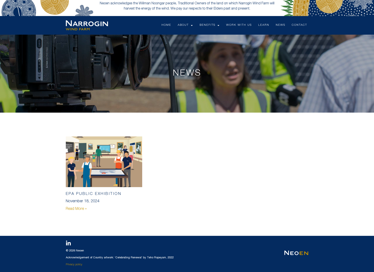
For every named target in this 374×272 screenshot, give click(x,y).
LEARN (263, 25)
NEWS (280, 25)
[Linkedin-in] (68, 243)
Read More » (76, 209)
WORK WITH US (239, 25)
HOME (166, 25)
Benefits (207, 25)
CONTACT (299, 25)
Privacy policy (74, 264)
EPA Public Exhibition (93, 194)
